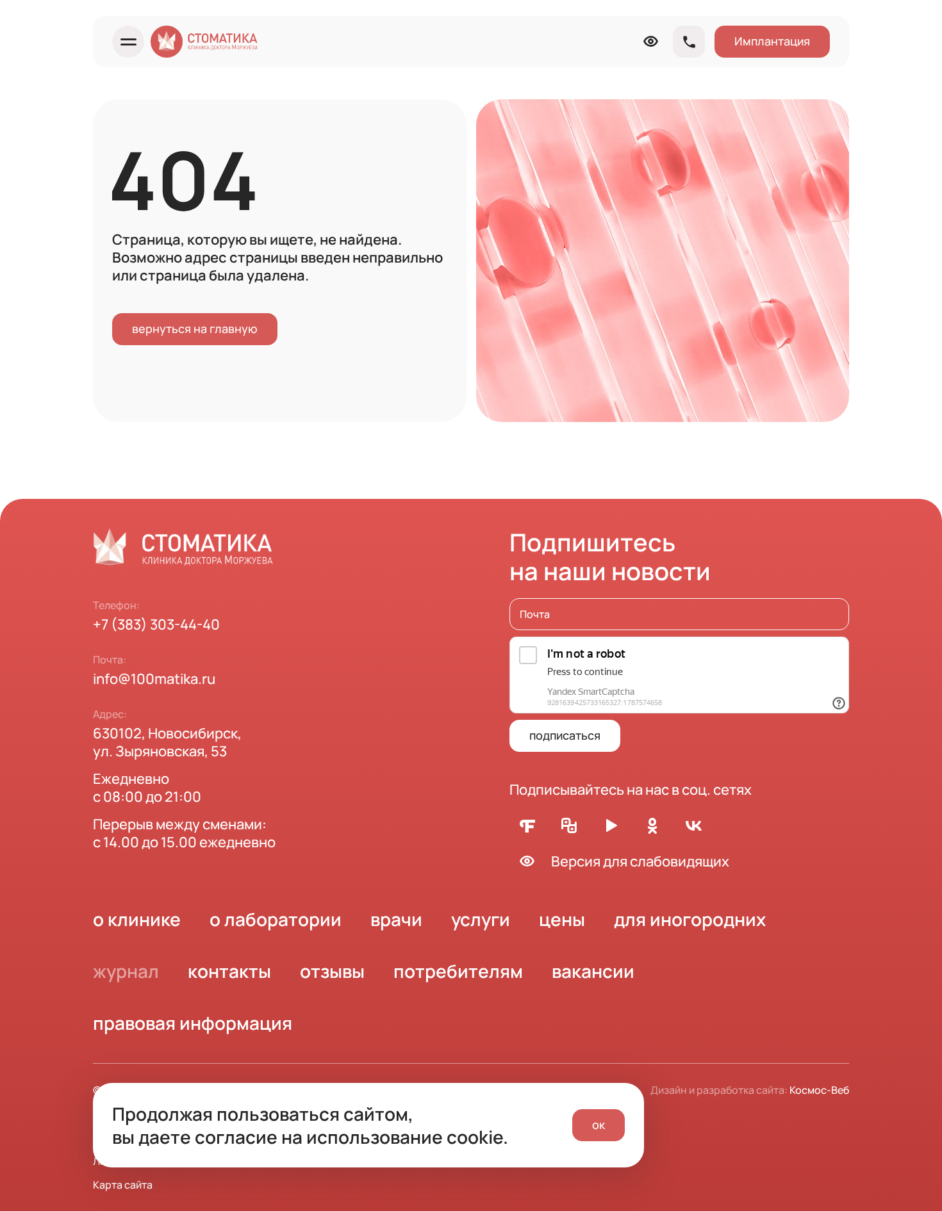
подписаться (564, 735)
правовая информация (192, 1023)
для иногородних (690, 919)
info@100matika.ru (154, 678)
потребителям (458, 971)
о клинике (137, 919)
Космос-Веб (819, 1090)
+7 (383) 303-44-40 (156, 624)
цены (562, 919)
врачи (396, 919)
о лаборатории (276, 919)
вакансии (593, 971)
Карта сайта (123, 1185)
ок (598, 1124)
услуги (480, 919)
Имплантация (772, 41)
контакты (229, 971)
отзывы (332, 971)
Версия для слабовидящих (640, 861)
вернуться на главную (195, 328)
